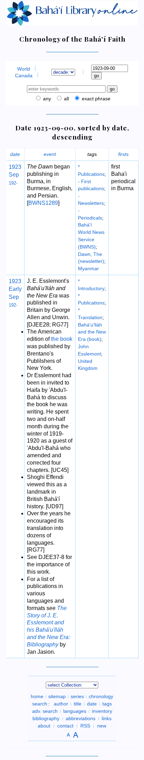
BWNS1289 (43, 203)
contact (65, 726)
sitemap (57, 696)
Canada (24, 75)
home (37, 696)
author (61, 704)
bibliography (46, 718)
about (44, 726)
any (46, 98)
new (101, 726)
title (77, 704)
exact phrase (95, 98)
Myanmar (88, 268)
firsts (123, 154)
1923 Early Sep (15, 289)
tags (107, 704)
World (23, 69)
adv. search (45, 711)
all (66, 98)
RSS (85, 726)
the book (61, 339)
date (15, 154)
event (50, 154)
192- (13, 183)
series (77, 696)
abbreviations (80, 718)
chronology (101, 696)
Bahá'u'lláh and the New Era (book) (92, 332)
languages (74, 711)
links (106, 718)
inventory (102, 711)
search (39, 704)
